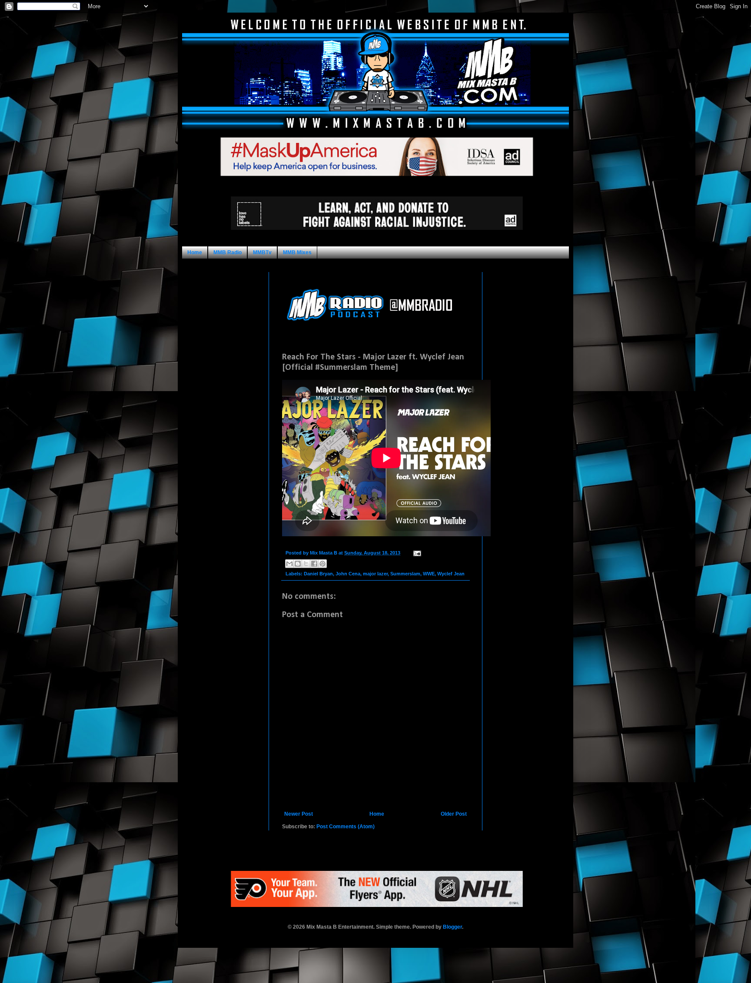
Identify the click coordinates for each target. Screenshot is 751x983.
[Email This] (289, 563)
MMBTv (262, 252)
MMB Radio (227, 252)
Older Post (454, 814)
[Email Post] (416, 552)
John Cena (348, 573)
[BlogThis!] (297, 563)
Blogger (452, 927)
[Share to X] (306, 563)
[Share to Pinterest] (322, 563)
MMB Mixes (297, 252)
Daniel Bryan (318, 573)
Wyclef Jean (451, 573)
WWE (429, 573)
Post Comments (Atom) (345, 827)
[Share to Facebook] (314, 563)
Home (194, 252)
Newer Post (298, 814)
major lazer (375, 573)
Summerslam (405, 573)
